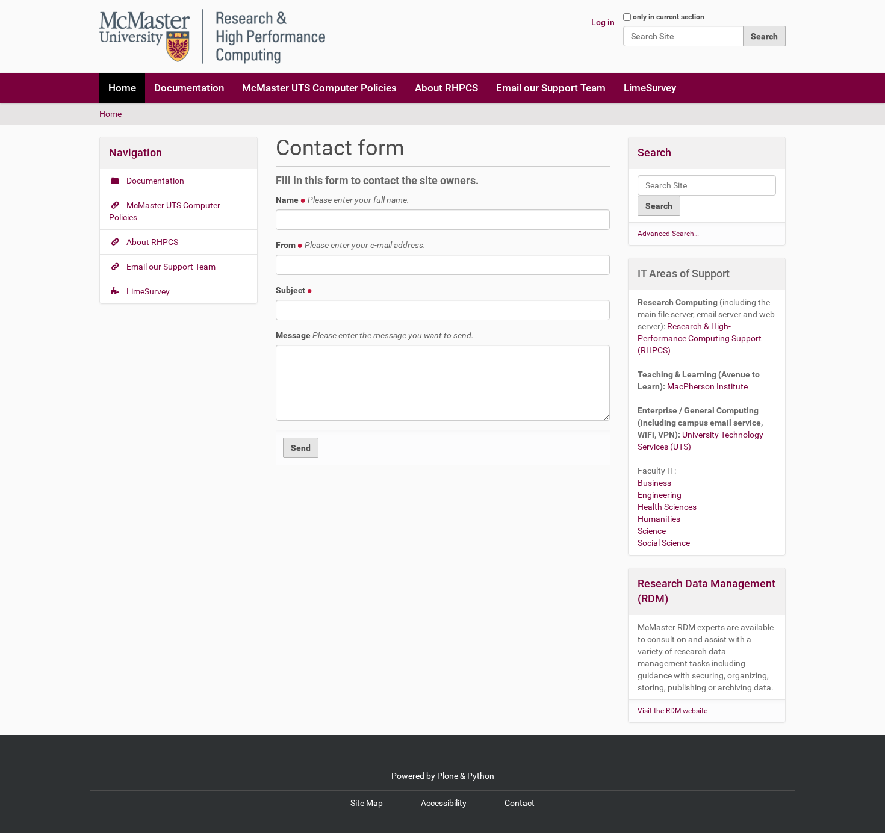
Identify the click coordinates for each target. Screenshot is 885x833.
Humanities (659, 519)
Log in (603, 22)
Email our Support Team (551, 88)
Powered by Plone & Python (442, 776)
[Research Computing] (212, 36)
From (351, 245)
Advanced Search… (668, 233)
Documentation (189, 88)
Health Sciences (667, 507)
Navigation (135, 152)
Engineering (660, 495)
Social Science (664, 543)
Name (342, 200)
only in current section (668, 17)
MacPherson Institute (707, 386)
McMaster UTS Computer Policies (319, 88)
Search (654, 152)
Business (654, 483)
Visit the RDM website (672, 711)
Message (375, 335)
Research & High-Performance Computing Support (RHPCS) (700, 338)
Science (652, 531)
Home (122, 88)
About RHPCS (446, 88)
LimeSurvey (650, 88)
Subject (291, 290)
